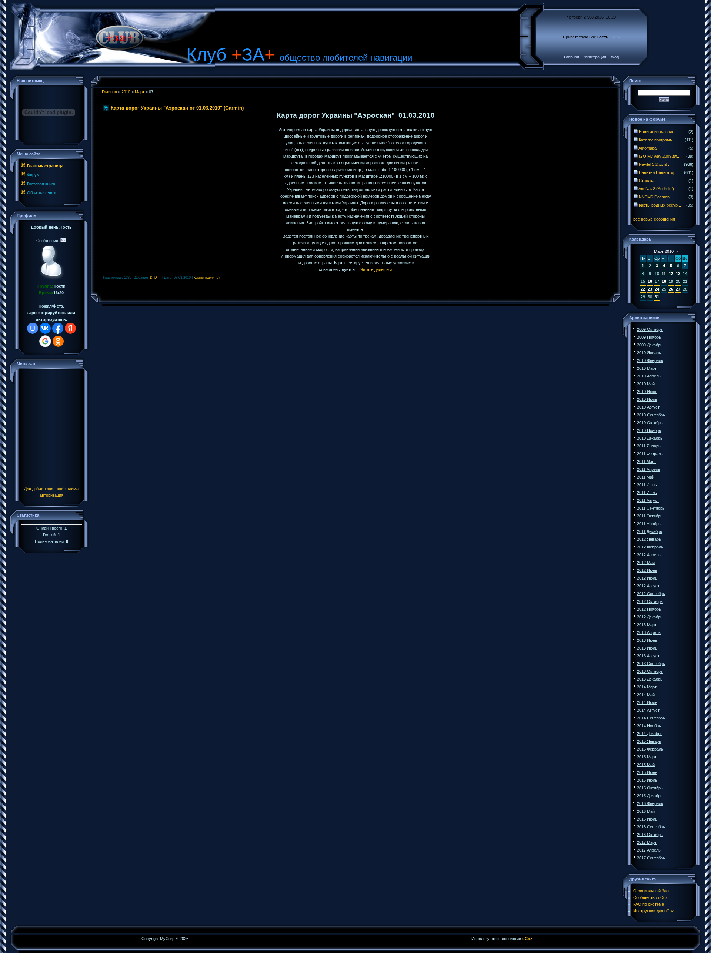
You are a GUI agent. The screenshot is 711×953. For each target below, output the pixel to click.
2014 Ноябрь (649, 726)
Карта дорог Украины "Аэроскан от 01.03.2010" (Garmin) (177, 108)
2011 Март (646, 461)
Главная (571, 57)
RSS (616, 37)
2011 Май (645, 477)
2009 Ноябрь (649, 337)
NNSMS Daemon (654, 197)
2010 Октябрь (650, 422)
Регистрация (594, 57)
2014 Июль (647, 702)
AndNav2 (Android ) (656, 189)
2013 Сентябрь (651, 663)
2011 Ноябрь (649, 523)
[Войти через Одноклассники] (58, 341)
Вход (614, 57)
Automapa (647, 148)
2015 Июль (647, 780)
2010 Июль (647, 399)
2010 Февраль (650, 360)
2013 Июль (647, 648)
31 (657, 297)
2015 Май (646, 764)
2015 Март (647, 757)
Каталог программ (656, 140)
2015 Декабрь (649, 795)
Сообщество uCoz (650, 897)
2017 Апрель (649, 850)
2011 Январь (649, 446)
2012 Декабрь (649, 617)
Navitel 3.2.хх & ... (655, 164)
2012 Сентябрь (651, 593)
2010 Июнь (647, 391)
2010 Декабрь (649, 438)
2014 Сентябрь (651, 718)
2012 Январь (649, 539)
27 (678, 289)
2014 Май (646, 694)
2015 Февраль (650, 749)
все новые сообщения (654, 219)
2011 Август (648, 500)
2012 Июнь (647, 570)
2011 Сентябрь (651, 508)
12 (671, 273)
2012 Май (646, 562)
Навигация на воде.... (659, 132)
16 (650, 281)
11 (664, 273)
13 (678, 273)
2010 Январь (649, 352)
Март (139, 92)
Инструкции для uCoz (653, 911)
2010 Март (647, 368)
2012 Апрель (649, 555)
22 (643, 289)
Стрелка (646, 180)
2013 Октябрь (650, 671)
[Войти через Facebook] (57, 328)
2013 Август (648, 656)
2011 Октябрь (649, 516)
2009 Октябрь (650, 329)
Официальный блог (651, 891)
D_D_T (155, 277)
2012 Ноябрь (649, 609)
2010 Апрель (649, 376)
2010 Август (648, 407)
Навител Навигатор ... (659, 172)
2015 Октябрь (650, 788)
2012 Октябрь (650, 601)
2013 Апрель (649, 632)
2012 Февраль (650, 547)
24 (657, 289)
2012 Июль (647, 578)
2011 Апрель (648, 469)
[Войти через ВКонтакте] (45, 328)
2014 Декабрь (649, 733)
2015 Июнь (647, 772)
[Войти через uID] (32, 328)
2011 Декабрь (649, 531)
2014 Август (648, 710)
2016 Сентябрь (651, 827)
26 (671, 289)
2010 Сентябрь (651, 415)
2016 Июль (647, 819)
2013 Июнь (647, 640)
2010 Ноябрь (649, 430)
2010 (125, 92)
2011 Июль (647, 492)
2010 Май (646, 384)
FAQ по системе (648, 904)
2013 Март (647, 625)
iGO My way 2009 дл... (659, 156)
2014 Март (647, 687)
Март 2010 (664, 251)
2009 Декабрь (649, 345)
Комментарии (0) (207, 277)
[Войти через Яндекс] (70, 328)
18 (664, 281)
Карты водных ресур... (660, 205)
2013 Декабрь (649, 679)
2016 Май (646, 811)
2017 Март (647, 842)
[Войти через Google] (45, 341)
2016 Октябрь (650, 834)
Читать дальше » (376, 269)
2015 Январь (649, 741)
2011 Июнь (647, 485)
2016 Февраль (650, 803)
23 (650, 289)
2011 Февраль (650, 454)
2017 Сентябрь (651, 858)
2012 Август (648, 586)
